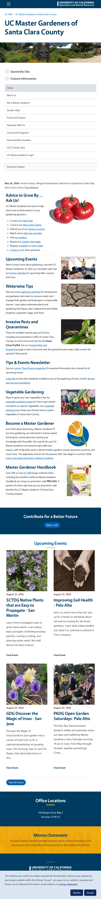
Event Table (37, 245)
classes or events (36, 229)
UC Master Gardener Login (20, 155)
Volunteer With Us (16, 125)
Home (10, 87)
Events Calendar (18, 273)
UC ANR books (30, 472)
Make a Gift (52, 525)
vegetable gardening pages (19, 401)
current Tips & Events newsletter (30, 368)
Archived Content (16, 166)
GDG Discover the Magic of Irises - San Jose (24, 718)
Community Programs (18, 132)
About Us (11, 95)
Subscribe (11, 378)
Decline (76, 892)
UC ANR (8, 14)
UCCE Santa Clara (16, 147)
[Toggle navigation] (9, 4)
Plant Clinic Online (32, 224)
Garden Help (13, 110)
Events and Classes (16, 117)
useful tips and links (30, 291)
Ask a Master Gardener (18, 102)
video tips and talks (32, 233)
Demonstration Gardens (19, 140)
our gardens (21, 237)
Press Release (31, 187)
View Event (12, 655)
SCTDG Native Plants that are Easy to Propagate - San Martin (25, 607)
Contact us (15, 250)
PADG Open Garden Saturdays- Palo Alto (72, 716)
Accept (90, 892)
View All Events (16, 782)
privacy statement (68, 884)
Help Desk (27, 220)
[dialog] (50, 884)
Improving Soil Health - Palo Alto (73, 602)
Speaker (24, 245)
